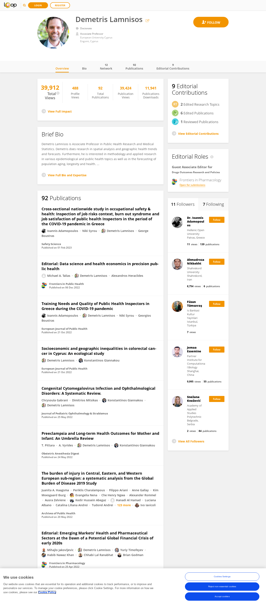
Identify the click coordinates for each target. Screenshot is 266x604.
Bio (84, 68)
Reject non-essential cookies (222, 586)
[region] (133, 586)
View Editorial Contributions (198, 134)
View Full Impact (60, 111)
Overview (62, 68)
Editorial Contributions (172, 66)
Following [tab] (213, 204)
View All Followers (191, 441)
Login (38, 5)
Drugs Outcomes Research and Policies (196, 172)
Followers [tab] (183, 204)
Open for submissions (192, 185)
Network (106, 66)
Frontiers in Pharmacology (200, 180)
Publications (134, 66)
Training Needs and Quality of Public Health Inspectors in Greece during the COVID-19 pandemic (95, 306)
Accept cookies (222, 596)
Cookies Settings (222, 576)
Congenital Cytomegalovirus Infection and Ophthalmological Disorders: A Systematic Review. (98, 391)
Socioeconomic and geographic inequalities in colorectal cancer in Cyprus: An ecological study (99, 351)
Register (60, 5)
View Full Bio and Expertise (67, 175)
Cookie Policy (47, 592)
